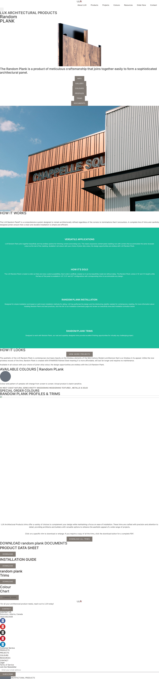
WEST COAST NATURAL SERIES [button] (16, 388)
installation (79, 303)
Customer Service (7, 648)
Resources (128, 5)
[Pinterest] (2, 638)
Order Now (141, 5)
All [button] (1, 388)
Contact (153, 5)
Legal (2, 663)
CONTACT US (5, 612)
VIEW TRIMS (79, 333)
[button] (2, 9)
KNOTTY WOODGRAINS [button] (39, 388)
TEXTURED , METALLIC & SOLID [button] (75, 388)
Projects (105, 5)
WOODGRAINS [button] (55, 388)
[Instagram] (2, 632)
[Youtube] (2, 626)
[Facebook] (2, 620)
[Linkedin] (2, 644)
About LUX (82, 5)
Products (94, 5)
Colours (116, 5)
